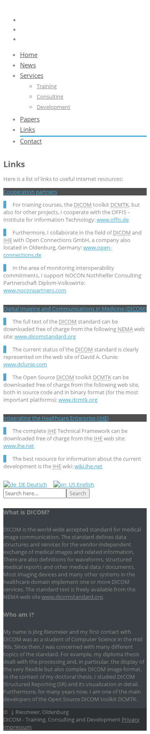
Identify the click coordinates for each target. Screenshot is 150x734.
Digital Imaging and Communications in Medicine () (75, 308)
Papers (30, 119)
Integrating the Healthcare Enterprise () (56, 418)
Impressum (17, 727)
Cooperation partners (30, 191)
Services (31, 75)
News (28, 65)
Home (29, 54)
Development (53, 107)
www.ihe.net (18, 446)
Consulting (50, 96)
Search (78, 493)
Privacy (131, 719)
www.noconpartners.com (34, 290)
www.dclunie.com (25, 364)
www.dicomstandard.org (45, 336)
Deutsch (36, 484)
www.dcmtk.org (78, 399)
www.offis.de (113, 219)
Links (27, 129)
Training (47, 86)
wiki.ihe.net (88, 466)
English (84, 484)
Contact (31, 141)
